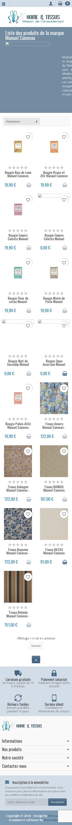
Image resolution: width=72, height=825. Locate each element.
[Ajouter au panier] (29, 185)
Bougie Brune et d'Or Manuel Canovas (54, 174)
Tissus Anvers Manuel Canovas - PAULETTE (54, 427)
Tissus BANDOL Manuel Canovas (54, 488)
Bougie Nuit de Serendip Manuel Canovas (18, 364)
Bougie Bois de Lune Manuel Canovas (18, 174)
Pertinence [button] (13, 121)
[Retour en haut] (36, 659)
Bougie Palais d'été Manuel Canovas (18, 425)
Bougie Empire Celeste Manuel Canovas (18, 238)
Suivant (36, 646)
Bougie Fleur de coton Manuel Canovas (18, 301)
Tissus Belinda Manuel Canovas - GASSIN (18, 616)
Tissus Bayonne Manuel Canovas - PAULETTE (18, 553)
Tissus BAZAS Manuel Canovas (54, 551)
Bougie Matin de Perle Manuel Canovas (54, 301)
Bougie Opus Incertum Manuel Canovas (54, 364)
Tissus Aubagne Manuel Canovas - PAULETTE (18, 490)
